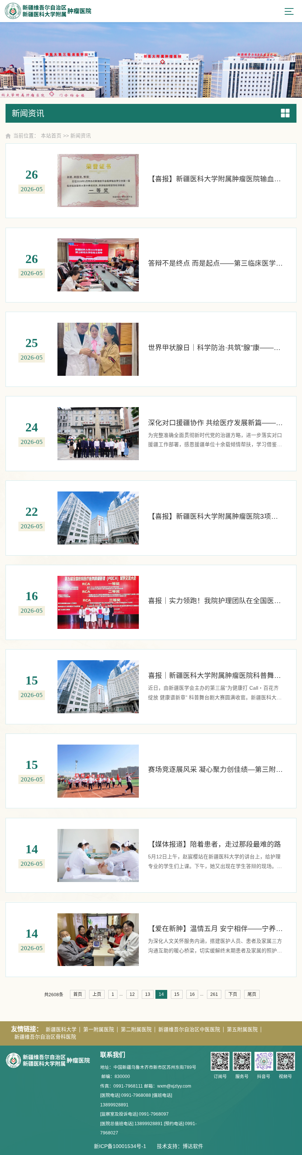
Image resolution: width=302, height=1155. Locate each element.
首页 (77, 994)
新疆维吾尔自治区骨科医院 (45, 1037)
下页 (232, 994)
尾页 (251, 994)
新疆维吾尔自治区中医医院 (189, 1029)
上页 (96, 994)
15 (176, 994)
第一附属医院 (98, 1029)
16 (192, 994)
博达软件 (193, 1146)
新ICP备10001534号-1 (120, 1146)
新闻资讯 (80, 136)
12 (132, 994)
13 (147, 994)
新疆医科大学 (61, 1029)
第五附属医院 (242, 1029)
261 (214, 994)
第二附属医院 (136, 1029)
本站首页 (51, 136)
